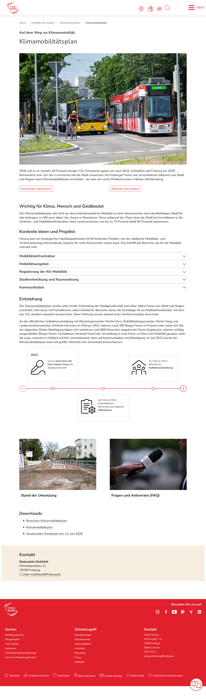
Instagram (157, 611)
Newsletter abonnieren (36, 189)
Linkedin (199, 611)
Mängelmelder (12, 639)
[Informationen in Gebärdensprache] (151, 8)
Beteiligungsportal (14, 634)
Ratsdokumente (82, 639)
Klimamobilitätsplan (38, 306)
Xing (191, 611)
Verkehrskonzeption (70, 22)
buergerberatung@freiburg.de (159, 656)
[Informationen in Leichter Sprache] (160, 8)
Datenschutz (137, 675)
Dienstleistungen (83, 634)
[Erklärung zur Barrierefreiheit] (142, 8)
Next (183, 388)
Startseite (14, 675)
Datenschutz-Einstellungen (168, 675)
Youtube (174, 611)
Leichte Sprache (113, 676)
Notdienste (10, 648)
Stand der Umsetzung (38, 495)
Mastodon (182, 611)
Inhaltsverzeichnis (39, 675)
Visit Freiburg (12, 643)
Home (22, 22)
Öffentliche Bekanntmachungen (21, 652)
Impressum (63, 675)
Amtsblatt (80, 648)
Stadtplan (79, 661)
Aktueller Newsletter (125, 189)
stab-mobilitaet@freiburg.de (42, 574)
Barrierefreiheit (86, 676)
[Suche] (167, 9)
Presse (78, 657)
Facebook (166, 611)
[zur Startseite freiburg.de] (44, 8)
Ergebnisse (154, 330)
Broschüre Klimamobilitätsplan (46, 521)
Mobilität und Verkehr (42, 22)
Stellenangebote (83, 643)
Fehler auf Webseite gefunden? (20, 657)
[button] (10, 609)
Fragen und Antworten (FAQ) (135, 495)
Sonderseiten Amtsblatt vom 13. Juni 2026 (54, 534)
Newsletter (80, 652)
